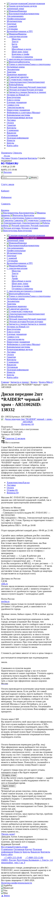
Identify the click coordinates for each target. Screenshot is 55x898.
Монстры (16, 39)
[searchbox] (14, 177)
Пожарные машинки (17, 74)
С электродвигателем (17, 36)
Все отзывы (6, 847)
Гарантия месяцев (15, 438)
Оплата (10, 487)
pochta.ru (5, 601)
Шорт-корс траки (20, 51)
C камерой (12, 26)
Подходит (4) (27, 424)
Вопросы (13, 492)
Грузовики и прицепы (22, 56)
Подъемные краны (16, 67)
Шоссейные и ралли (21, 49)
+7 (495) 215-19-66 (13, 857)
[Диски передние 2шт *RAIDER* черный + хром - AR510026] (27, 421)
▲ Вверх (5, 895)
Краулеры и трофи (20, 54)
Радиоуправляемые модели (20, 117)
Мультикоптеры (14, 21)
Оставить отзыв (9, 775)
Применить (6, 153)
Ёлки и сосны (13, 100)
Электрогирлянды (15, 107)
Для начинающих (15, 16)
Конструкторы (14, 97)
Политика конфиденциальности (16, 883)
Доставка (11, 485)
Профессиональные (16, 18)
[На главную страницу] (9, 164)
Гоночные (11, 24)
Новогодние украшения (18, 110)
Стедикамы (12, 29)
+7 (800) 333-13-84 (34, 857)
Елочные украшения (17, 102)
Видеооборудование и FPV (20, 31)
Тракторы (11, 72)
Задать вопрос (8, 786)
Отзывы (12, 490)
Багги (14, 44)
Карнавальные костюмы (18, 115)
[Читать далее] (8, 834)
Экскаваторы (13, 69)
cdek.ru (4, 583)
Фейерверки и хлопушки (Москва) (23, 112)
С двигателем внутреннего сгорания (24, 59)
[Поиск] (33, 177)
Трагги (15, 41)
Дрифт (15, 46)
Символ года (13, 105)
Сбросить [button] (17, 153)
